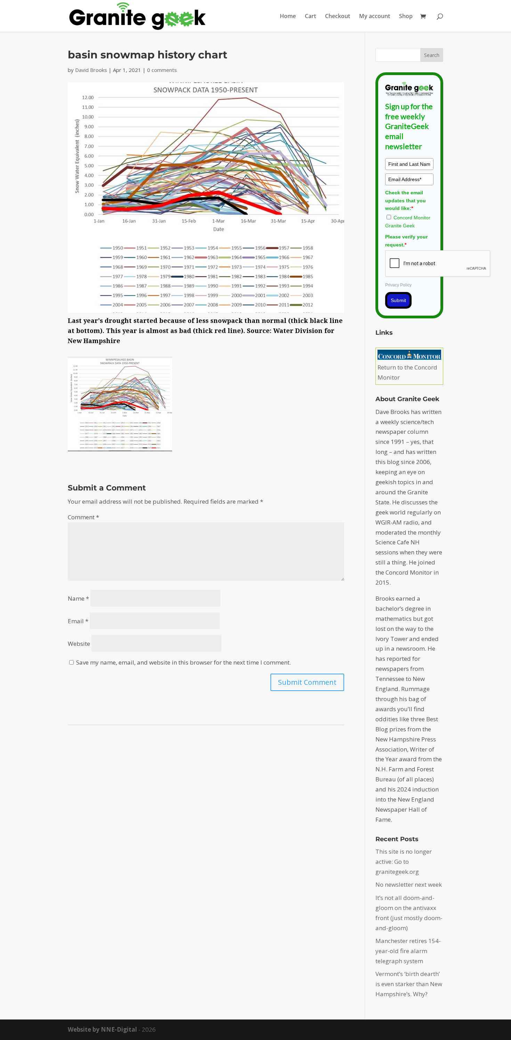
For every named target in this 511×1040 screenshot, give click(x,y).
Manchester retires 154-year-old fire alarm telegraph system (408, 951)
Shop (406, 17)
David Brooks (91, 69)
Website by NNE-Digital (102, 1029)
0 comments (162, 69)
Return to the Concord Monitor (407, 372)
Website (79, 644)
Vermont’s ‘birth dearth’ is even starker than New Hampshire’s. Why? (408, 984)
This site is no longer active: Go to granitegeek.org (403, 861)
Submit (398, 300)
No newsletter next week (408, 884)
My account (374, 17)
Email (78, 621)
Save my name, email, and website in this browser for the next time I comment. (183, 662)
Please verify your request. (406, 240)
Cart (310, 17)
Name (78, 598)
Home (288, 17)
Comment (83, 517)
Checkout (337, 17)
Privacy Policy (398, 285)
